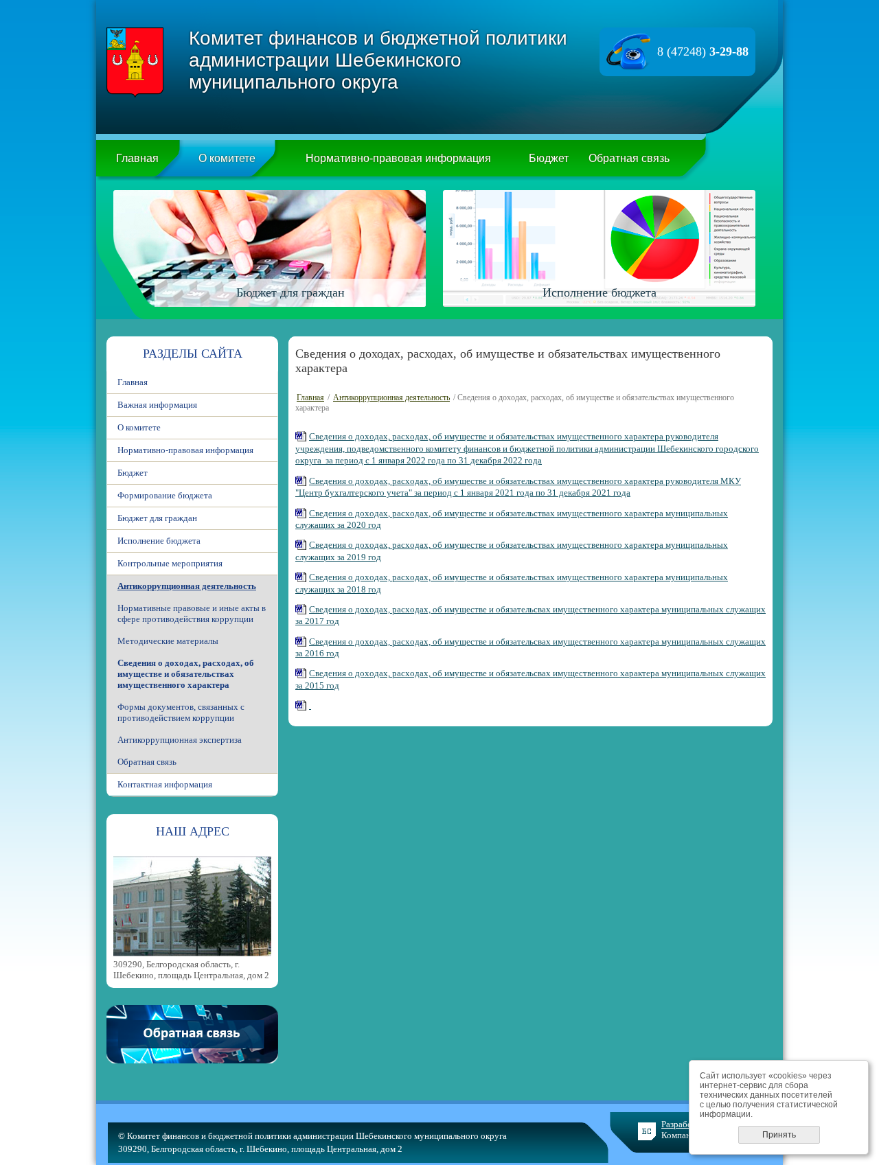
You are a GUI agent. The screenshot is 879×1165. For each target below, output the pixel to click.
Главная (137, 158)
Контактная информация (164, 784)
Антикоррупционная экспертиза (179, 740)
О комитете (226, 158)
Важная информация (157, 405)
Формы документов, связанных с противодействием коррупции (180, 712)
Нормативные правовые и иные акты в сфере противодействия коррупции (191, 613)
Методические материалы (167, 641)
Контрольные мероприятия (169, 563)
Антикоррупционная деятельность (186, 586)
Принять (779, 1135)
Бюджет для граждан (157, 518)
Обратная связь (629, 158)
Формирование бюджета (164, 495)
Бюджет (549, 158)
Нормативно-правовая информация (398, 158)
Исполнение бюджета (159, 540)
